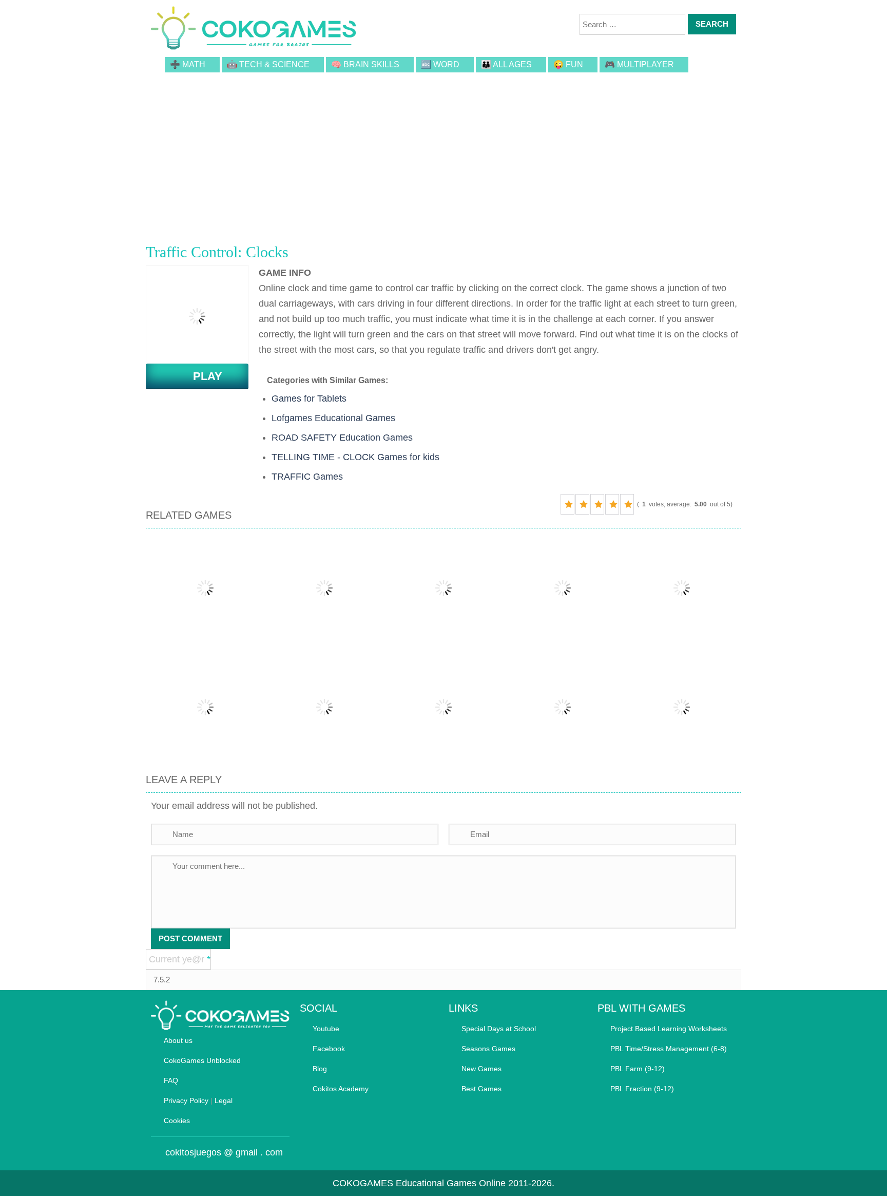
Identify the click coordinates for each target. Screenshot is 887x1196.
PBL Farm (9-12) (637, 1069)
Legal (224, 1100)
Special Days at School (498, 1028)
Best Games (481, 1089)
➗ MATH (187, 64)
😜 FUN (568, 64)
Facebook (329, 1049)
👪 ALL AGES (506, 64)
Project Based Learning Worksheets (668, 1028)
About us (178, 1040)
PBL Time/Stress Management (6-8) (668, 1049)
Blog (320, 1069)
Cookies (177, 1120)
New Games (481, 1069)
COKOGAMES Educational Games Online (419, 1183)
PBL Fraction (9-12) (642, 1089)
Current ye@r (179, 959)
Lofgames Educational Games (333, 418)
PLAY (201, 376)
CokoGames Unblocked (202, 1060)
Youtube (326, 1028)
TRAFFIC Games (307, 476)
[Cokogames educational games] (253, 30)
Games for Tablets (309, 398)
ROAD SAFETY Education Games (342, 437)
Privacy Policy (186, 1100)
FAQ (171, 1080)
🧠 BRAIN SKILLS (365, 64)
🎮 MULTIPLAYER (639, 64)
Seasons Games (488, 1049)
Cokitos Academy (341, 1089)
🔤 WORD (440, 64)
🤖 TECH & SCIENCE (268, 64)
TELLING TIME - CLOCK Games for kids (355, 457)
